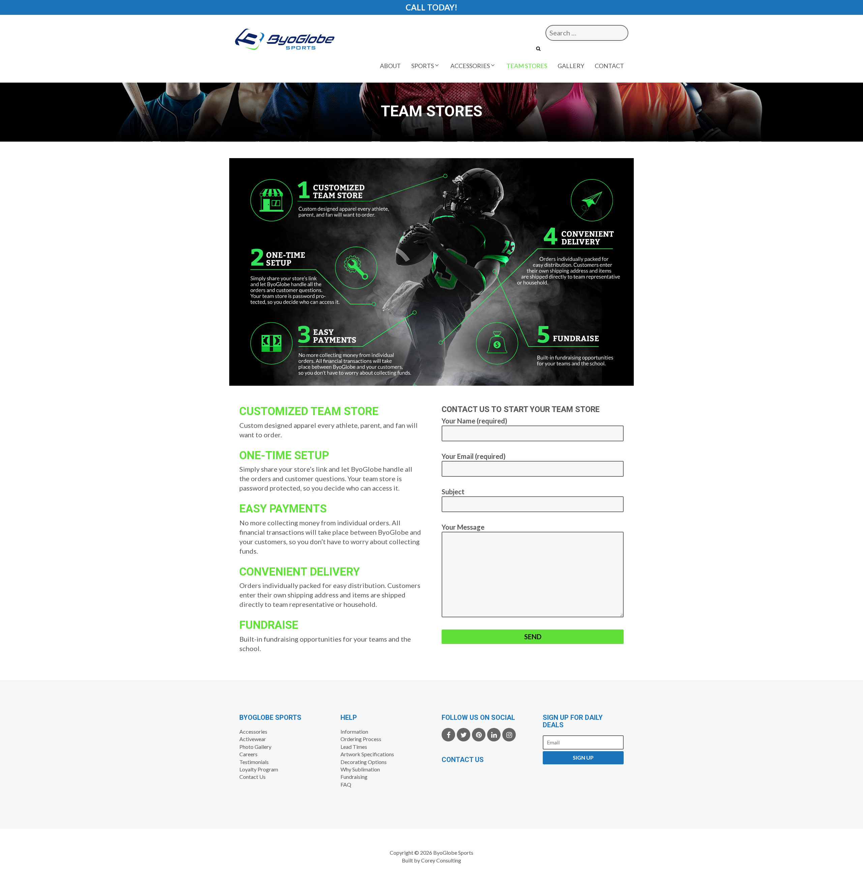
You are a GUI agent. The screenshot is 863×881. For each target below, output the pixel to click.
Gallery (571, 65)
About (390, 65)
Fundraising (353, 776)
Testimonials (254, 762)
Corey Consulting (441, 860)
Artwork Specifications (367, 754)
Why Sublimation (360, 769)
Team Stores (526, 65)
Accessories (470, 65)
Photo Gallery (255, 746)
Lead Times (353, 746)
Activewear (252, 739)
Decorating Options (363, 762)
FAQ (345, 784)
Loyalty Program (258, 769)
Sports (422, 65)
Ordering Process (360, 739)
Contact (609, 65)
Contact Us (252, 776)
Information (354, 731)
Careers (248, 754)
